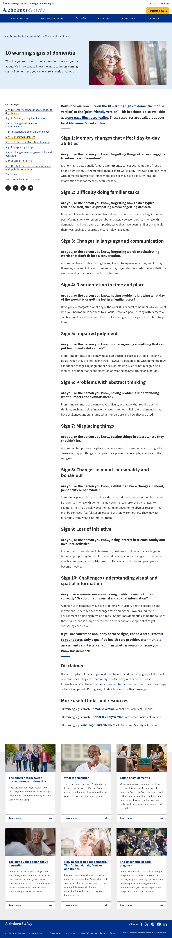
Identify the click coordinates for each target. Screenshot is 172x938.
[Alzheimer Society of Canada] (24, 10)
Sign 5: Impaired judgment (20, 137)
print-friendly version (101, 111)
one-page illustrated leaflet (87, 117)
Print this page (30, 188)
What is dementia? (76, 778)
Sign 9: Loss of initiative (18, 160)
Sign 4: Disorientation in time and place (27, 131)
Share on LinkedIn (23, 188)
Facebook (141, 924)
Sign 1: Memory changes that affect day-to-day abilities (29, 111)
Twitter (147, 924)
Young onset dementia (135, 778)
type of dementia (106, 674)
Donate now (157, 10)
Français (165, 3)
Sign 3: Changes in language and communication (23, 125)
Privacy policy (55, 933)
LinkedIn (165, 924)
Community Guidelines (87, 933)
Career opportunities (108, 933)
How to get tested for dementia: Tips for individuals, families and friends (86, 865)
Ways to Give (81, 18)
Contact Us (153, 3)
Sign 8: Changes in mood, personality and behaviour (28, 153)
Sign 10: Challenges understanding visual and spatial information (28, 167)
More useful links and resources (23, 179)
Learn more (15, 818)
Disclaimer (11, 174)
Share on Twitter (15, 188)
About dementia (12, 36)
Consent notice (69, 933)
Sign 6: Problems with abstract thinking (27, 142)
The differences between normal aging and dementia (27, 779)
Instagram (152, 924)
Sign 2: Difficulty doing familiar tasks (25, 118)
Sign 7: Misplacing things (19, 147)
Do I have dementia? (31, 36)
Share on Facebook (8, 188)
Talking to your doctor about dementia (28, 863)
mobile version (105, 709)
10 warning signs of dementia (130, 106)
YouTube (159, 924)
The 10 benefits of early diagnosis (136, 863)
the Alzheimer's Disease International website (114, 684)
